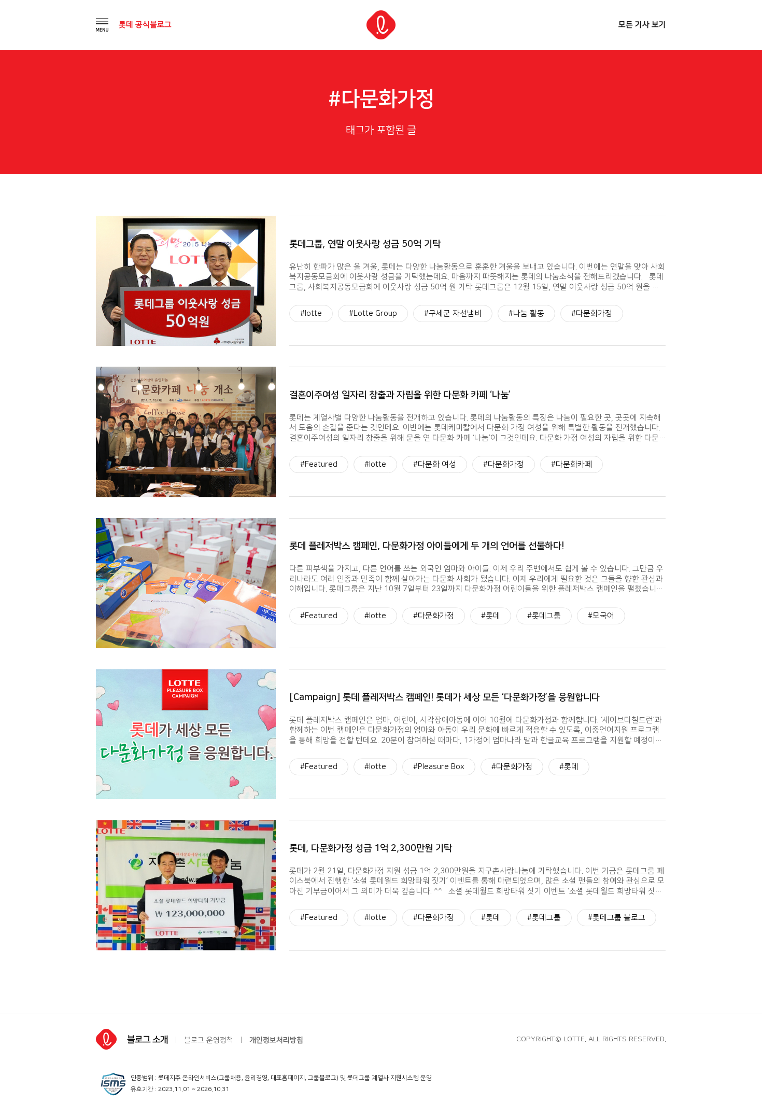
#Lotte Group (373, 313)
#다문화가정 (591, 313)
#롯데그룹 (544, 615)
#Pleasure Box (438, 766)
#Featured (318, 464)
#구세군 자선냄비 (453, 313)
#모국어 (601, 615)
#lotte (311, 313)
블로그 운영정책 (208, 1040)
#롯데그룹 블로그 (616, 918)
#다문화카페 (571, 464)
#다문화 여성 (434, 464)
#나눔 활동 (526, 313)
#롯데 (490, 615)
